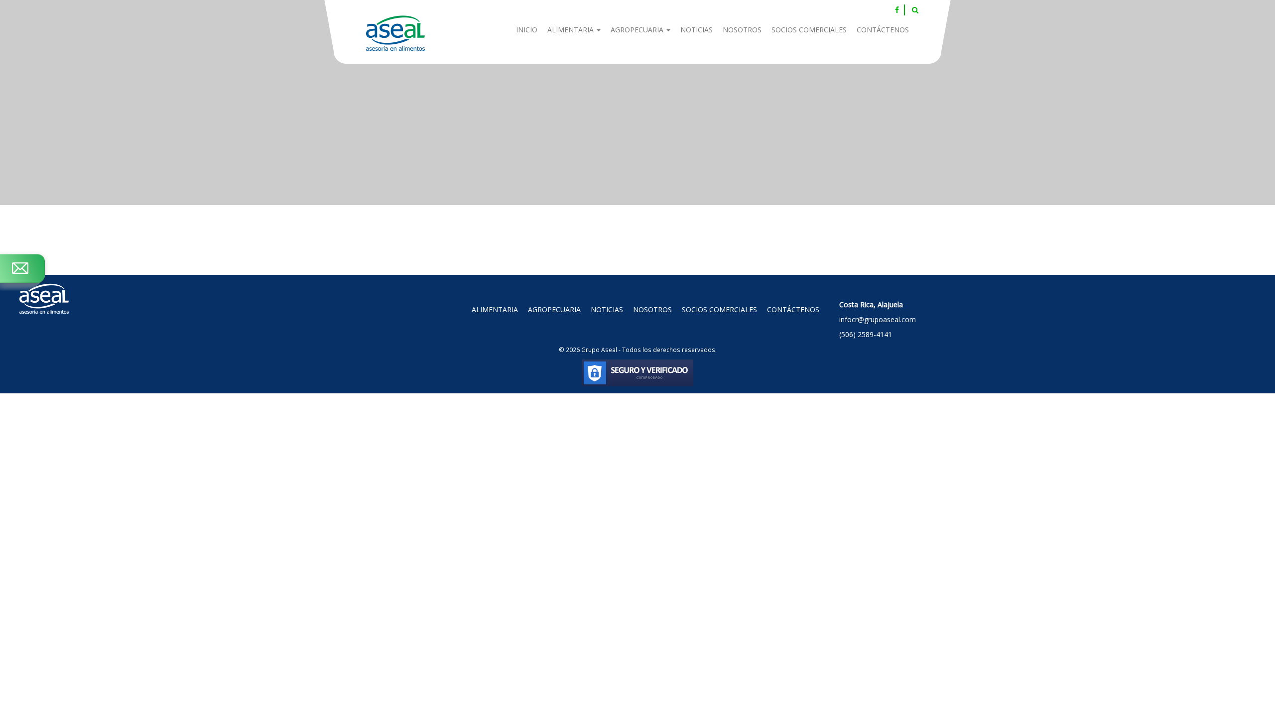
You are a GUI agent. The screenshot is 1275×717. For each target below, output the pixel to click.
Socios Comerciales (809, 29)
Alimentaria (571, 29)
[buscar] (915, 9)
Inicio (526, 29)
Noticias (696, 29)
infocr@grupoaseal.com (877, 319)
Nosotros (742, 29)
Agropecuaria (638, 29)
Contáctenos (883, 29)
